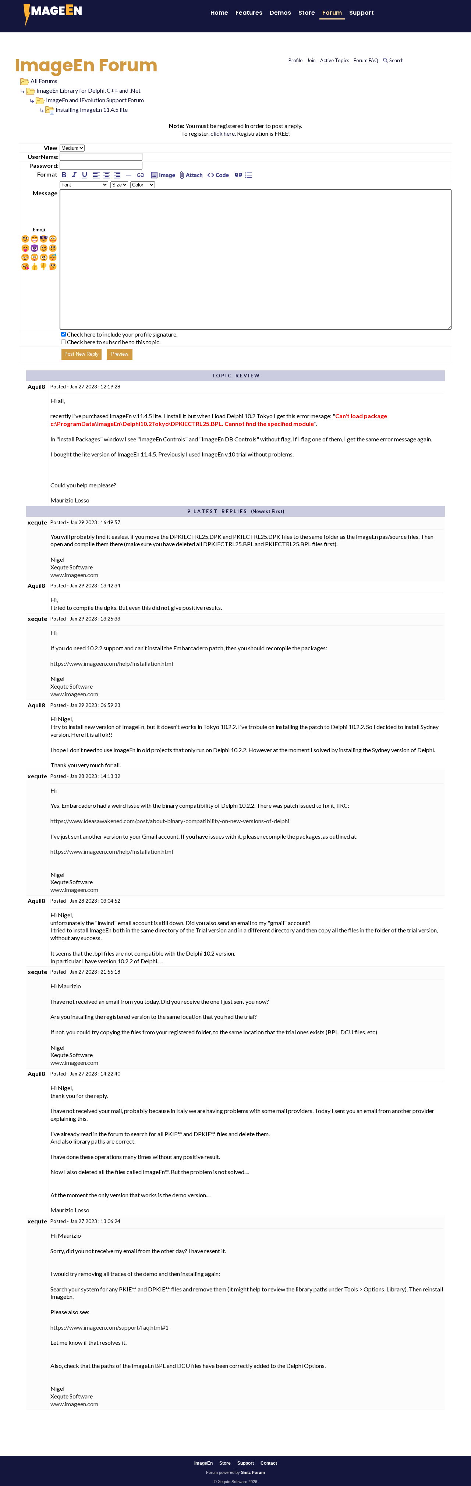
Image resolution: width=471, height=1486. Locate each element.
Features (249, 12)
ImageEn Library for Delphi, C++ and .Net (88, 90)
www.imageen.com (74, 574)
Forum (332, 12)
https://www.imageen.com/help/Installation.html (111, 663)
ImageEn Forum (86, 65)
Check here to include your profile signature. (122, 334)
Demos (280, 12)
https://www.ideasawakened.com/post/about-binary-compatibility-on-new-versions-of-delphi (169, 820)
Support (361, 12)
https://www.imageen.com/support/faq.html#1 (109, 1327)
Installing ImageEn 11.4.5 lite (92, 109)
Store (306, 12)
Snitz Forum (253, 1472)
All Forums (44, 80)
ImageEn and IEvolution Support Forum (95, 99)
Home (219, 12)
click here (222, 133)
